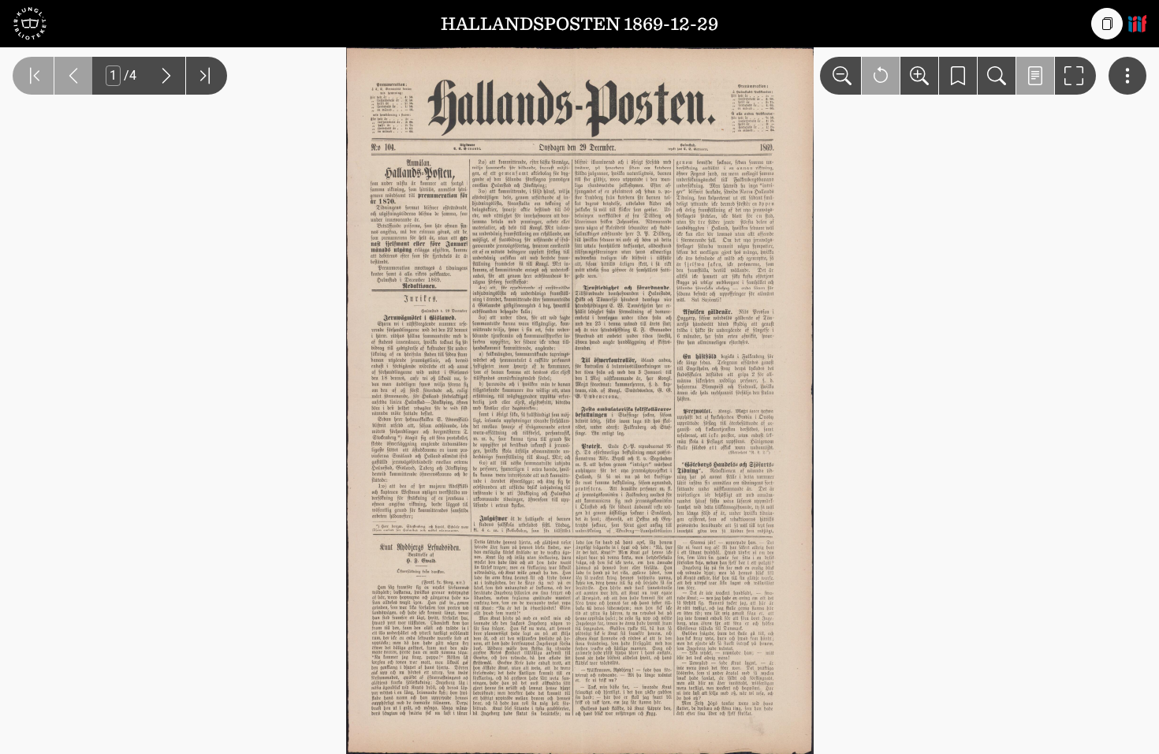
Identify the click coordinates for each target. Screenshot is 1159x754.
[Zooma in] (919, 76)
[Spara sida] (958, 76)
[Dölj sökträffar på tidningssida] (1035, 76)
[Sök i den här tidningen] (997, 76)
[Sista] (206, 76)
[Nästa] (166, 76)
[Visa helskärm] (1075, 76)
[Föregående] (73, 76)
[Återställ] (881, 76)
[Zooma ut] (840, 76)
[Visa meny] (1127, 76)
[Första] (33, 76)
